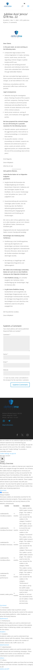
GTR (21, 20)
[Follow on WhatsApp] (4, 421)
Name (5, 354)
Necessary (5, 492)
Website (5, 370)
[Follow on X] (22, 435)
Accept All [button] (13, 453)
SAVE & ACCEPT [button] (4, 669)
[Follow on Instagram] (27, 435)
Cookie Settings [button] (4, 453)
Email (5, 362)
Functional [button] (3, 605)
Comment (6, 334)
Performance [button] (4, 618)
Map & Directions (7, 425)
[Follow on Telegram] (9, 421)
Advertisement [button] (4, 645)
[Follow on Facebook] (17, 435)
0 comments (13, 22)
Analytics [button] (3, 632)
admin (7, 20)
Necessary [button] (3, 490)
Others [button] (2, 658)
